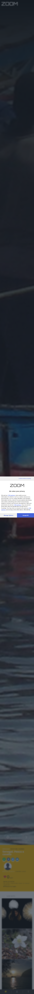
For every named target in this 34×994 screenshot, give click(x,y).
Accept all (25, 515)
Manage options (8, 515)
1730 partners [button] (11, 495)
